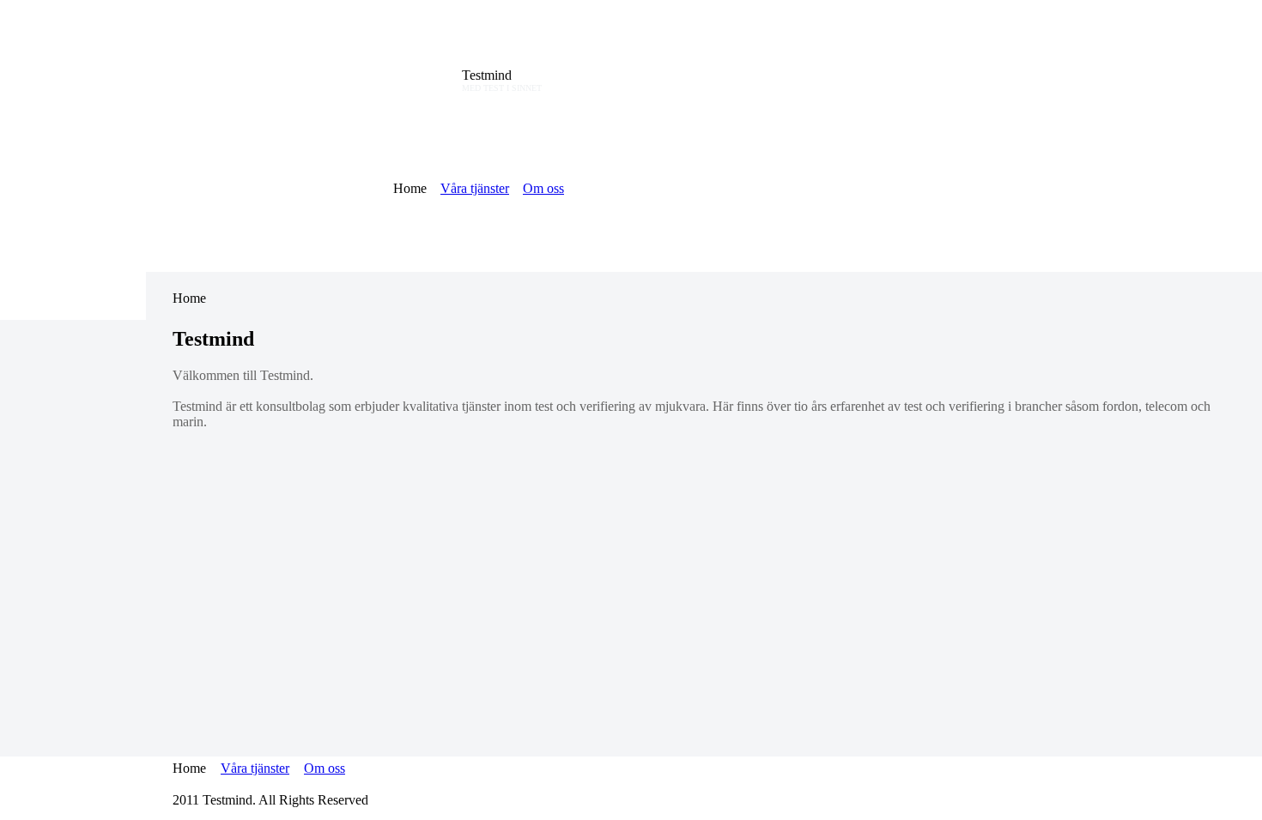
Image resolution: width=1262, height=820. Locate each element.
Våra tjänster (474, 188)
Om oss (543, 188)
